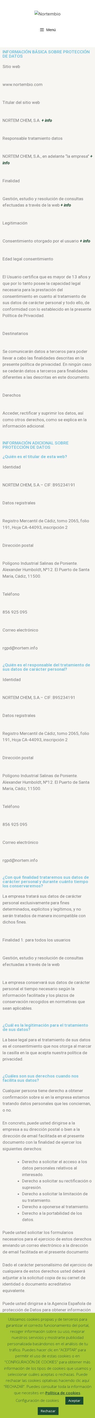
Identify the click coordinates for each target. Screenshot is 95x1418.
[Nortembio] (47, 13)
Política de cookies (62, 1392)
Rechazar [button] (48, 1411)
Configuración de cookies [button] (37, 1400)
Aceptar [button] (74, 1400)
